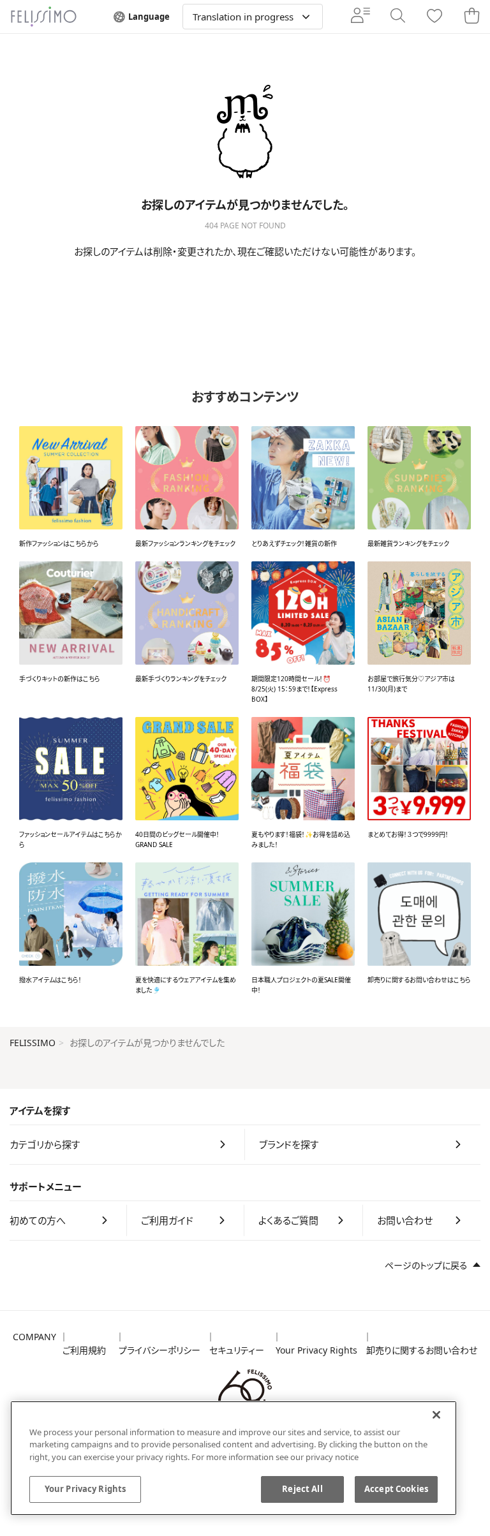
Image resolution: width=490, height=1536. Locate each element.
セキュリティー (236, 1350)
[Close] (436, 1415)
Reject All (302, 1489)
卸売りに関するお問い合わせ (421, 1350)
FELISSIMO (33, 1043)
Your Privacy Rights (316, 1350)
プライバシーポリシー (159, 1350)
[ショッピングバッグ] (471, 17)
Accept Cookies (396, 1489)
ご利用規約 (84, 1350)
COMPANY (34, 1337)
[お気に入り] (434, 17)
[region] (233, 1458)
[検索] (397, 16)
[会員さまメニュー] (360, 16)
